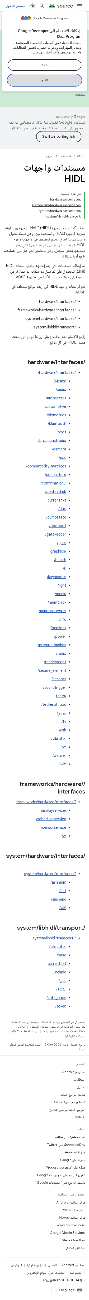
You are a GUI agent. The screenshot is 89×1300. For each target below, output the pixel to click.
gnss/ (61, 543)
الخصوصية (75, 1272)
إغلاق (44, 65)
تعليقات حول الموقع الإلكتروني (45, 1272)
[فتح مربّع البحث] (42, 6)
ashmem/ (58, 882)
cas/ (62, 457)
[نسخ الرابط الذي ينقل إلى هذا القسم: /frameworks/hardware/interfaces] (53, 792)
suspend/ (58, 899)
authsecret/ (56, 398)
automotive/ (55, 406)
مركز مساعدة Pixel (73, 1210)
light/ (62, 585)
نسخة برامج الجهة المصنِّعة (69, 1102)
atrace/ (59, 381)
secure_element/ (52, 670)
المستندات (65, 156)
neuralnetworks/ (52, 611)
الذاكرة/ (61, 989)
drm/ (62, 508)
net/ (62, 891)
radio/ (61, 653)
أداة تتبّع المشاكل (75, 1248)
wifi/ (62, 764)
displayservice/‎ (53, 810)
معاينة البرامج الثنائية (72, 1094)
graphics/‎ (58, 551)
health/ (60, 560)
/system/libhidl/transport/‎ (54, 938)
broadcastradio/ (52, 440)
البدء (44, 80)
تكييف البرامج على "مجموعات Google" (60, 1182)
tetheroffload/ (53, 704)
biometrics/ (56, 415)
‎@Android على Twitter (69, 1137)
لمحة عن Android (73, 1265)
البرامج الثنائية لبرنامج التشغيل (67, 1110)
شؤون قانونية (35, 1265)
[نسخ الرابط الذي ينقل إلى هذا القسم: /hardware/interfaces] (23, 363)
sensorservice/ (53, 827)
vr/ (64, 747)
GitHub (80, 1117)
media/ (60, 594)
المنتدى (52, 1265)
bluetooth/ (57, 423)
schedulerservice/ (51, 819)
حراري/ (61, 713)
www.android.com (71, 1225)
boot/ (61, 432)
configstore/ (55, 474)
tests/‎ (61, 696)
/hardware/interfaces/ (57, 372)
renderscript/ (55, 662)
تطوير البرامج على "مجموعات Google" (60, 1175)
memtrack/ (57, 602)
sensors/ (59, 679)
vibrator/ (58, 738)
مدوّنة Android (75, 1152)
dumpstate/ (56, 517)
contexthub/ (55, 491)
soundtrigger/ (54, 687)
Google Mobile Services (67, 1232)
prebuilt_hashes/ (52, 645)
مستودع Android (73, 1072)
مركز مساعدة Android (70, 1202)
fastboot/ (57, 525)
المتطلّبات (79, 1079)
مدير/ (62, 980)
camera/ (59, 449)
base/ (61, 955)
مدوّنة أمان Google (72, 1160)
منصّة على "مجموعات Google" (65, 1167)
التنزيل (81, 1087)
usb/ (62, 730)
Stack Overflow (73, 1240)
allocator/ (57, 946)
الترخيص (16, 1265)
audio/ (61, 389)
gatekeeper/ (55, 534)
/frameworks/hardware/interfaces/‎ (46, 802)
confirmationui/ (53, 483)
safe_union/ (56, 997)
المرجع (49, 156)
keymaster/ (56, 577)
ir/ (64, 568)
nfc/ (62, 619)
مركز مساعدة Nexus (72, 1217)
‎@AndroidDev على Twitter (66, 1145)
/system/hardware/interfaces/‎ (50, 874)
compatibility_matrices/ (46, 466)
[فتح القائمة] (79, 5)
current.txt (57, 500)
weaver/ (59, 755)
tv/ (63, 721)
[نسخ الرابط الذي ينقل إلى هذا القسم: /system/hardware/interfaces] (80, 864)
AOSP (81, 156)
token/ (60, 1006)
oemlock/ (58, 628)
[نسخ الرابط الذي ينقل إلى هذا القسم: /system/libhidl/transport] (12, 928)
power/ (60, 636)
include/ (59, 972)
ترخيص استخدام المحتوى (44, 1027)
